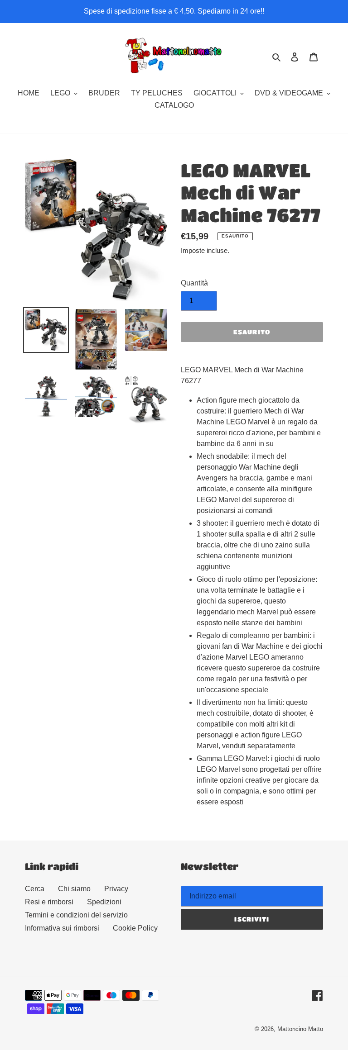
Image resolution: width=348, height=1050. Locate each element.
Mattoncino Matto (300, 1029)
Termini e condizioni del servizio (76, 915)
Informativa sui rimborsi (62, 928)
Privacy (116, 889)
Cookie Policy (135, 928)
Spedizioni (104, 902)
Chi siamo (74, 889)
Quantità (194, 283)
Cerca (34, 889)
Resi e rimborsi (49, 902)
